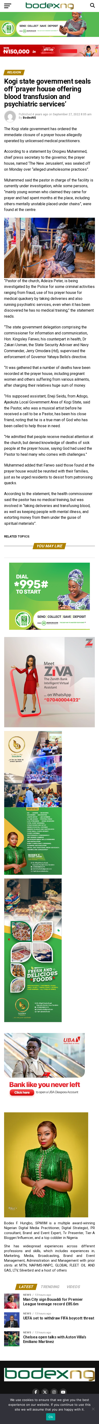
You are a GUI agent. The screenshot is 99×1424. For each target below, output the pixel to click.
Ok (51, 1417)
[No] (93, 1408)
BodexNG (29, 117)
